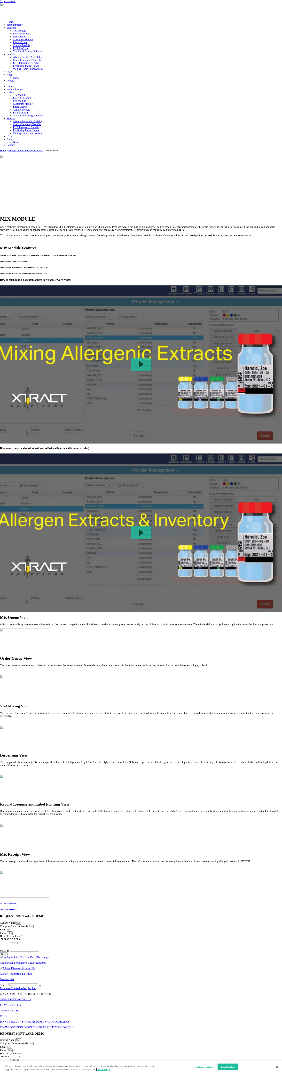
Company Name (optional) (14, 926)
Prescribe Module (22, 33)
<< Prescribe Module (8, 903)
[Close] (276, 1067)
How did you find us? (11, 936)
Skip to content (8, 1)
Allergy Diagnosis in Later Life (16, 973)
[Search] (40, 985)
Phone (3, 933)
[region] (141, 1067)
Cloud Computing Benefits (27, 60)
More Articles (7, 979)
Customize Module (23, 39)
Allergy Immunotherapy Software (25, 150)
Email (3, 929)
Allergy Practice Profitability (27, 57)
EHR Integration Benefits (26, 63)
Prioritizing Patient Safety (26, 66)
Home (10, 21)
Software (11, 27)
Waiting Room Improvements (28, 68)
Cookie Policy (103, 1069)
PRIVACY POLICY (11, 1005)
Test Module (19, 30)
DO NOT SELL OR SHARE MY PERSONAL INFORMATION (34, 1021)
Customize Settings (204, 1067)
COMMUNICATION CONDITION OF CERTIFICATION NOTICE (36, 1027)
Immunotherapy (15, 24)
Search (3, 985)
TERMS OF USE (9, 1010)
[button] (141, 364)
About (10, 74)
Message (5, 950)
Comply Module (21, 45)
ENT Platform (20, 48)
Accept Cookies (227, 1067)
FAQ (9, 71)
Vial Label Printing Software (28, 51)
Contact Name (8, 922)
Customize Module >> (8, 909)
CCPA (3, 1016)
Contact (11, 80)
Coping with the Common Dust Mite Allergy (23, 962)
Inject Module (20, 42)
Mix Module (19, 36)
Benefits (11, 54)
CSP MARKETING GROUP (15, 999)
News (16, 77)
